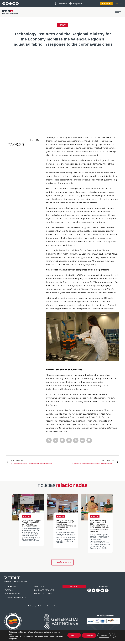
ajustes (14, 639)
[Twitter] (7, 3)
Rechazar (89, 635)
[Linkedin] (3, 3)
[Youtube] (13, 3)
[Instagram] (17, 3)
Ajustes (104, 635)
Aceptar (74, 635)
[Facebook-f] (98, 590)
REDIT (63, 25)
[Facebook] (10, 3)
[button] (118, 12)
